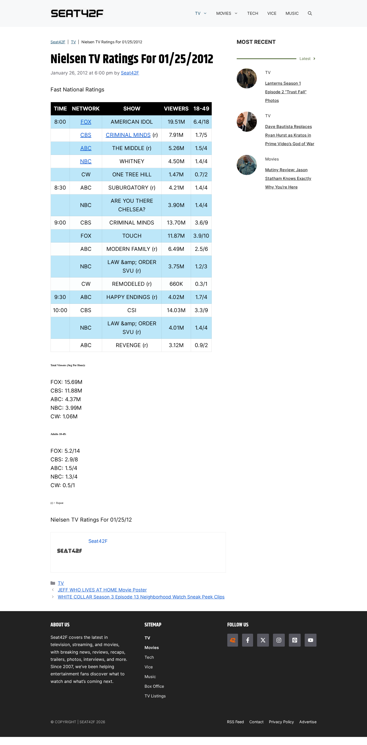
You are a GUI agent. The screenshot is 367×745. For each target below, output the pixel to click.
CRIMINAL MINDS (128, 135)
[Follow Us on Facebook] (247, 640)
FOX (86, 122)
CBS (85, 135)
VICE (271, 13)
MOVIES (223, 13)
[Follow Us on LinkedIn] (295, 640)
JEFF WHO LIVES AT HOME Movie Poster (102, 590)
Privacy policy (281, 721)
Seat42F (58, 42)
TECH (252, 13)
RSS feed (235, 721)
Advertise (307, 721)
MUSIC (292, 13)
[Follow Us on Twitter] (263, 640)
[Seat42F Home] (232, 640)
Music (150, 676)
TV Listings (155, 695)
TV (197, 13)
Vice (149, 666)
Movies (152, 647)
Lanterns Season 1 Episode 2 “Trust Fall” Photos (286, 92)
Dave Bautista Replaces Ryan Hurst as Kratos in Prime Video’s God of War (289, 135)
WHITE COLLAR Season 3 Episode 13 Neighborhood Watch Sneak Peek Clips (141, 597)
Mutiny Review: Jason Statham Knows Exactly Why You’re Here (288, 178)
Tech (149, 657)
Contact (256, 721)
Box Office (154, 686)
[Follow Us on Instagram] (279, 640)
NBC (86, 161)
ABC (86, 148)
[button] (309, 13)
